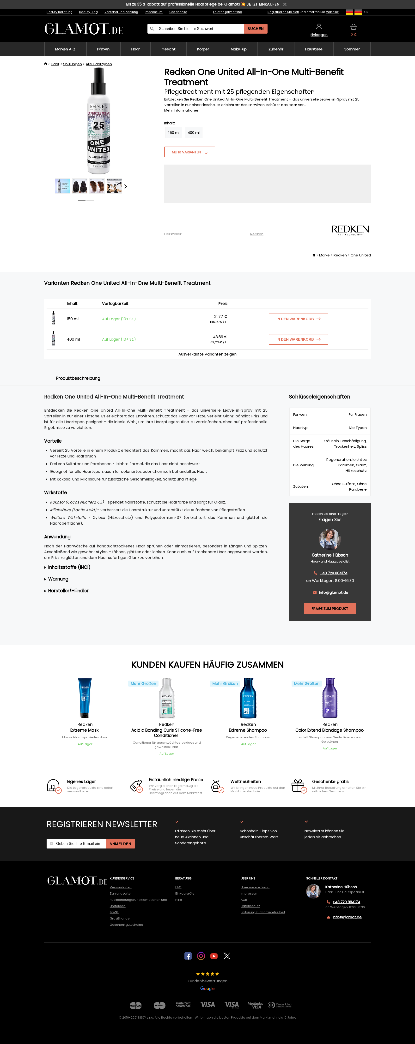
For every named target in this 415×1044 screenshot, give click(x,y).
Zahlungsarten (121, 893)
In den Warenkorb (295, 319)
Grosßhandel (120, 918)
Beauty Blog (88, 12)
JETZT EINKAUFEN (263, 4)
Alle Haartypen (99, 63)
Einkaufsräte (185, 893)
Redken (256, 234)
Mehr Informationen (181, 110)
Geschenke (178, 12)
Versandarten (121, 887)
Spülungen (72, 63)
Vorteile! (332, 12)
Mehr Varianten (186, 151)
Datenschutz (250, 906)
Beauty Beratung (60, 12)
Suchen (256, 29)
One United (361, 255)
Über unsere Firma (255, 887)
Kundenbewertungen (207, 981)
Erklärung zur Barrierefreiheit (263, 912)
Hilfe (178, 899)
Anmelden (120, 844)
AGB (244, 899)
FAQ (178, 887)
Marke (324, 255)
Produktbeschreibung (78, 378)
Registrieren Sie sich (283, 12)
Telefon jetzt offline (227, 12)
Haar (55, 63)
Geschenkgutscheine (126, 924)
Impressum (154, 12)
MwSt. (114, 912)
